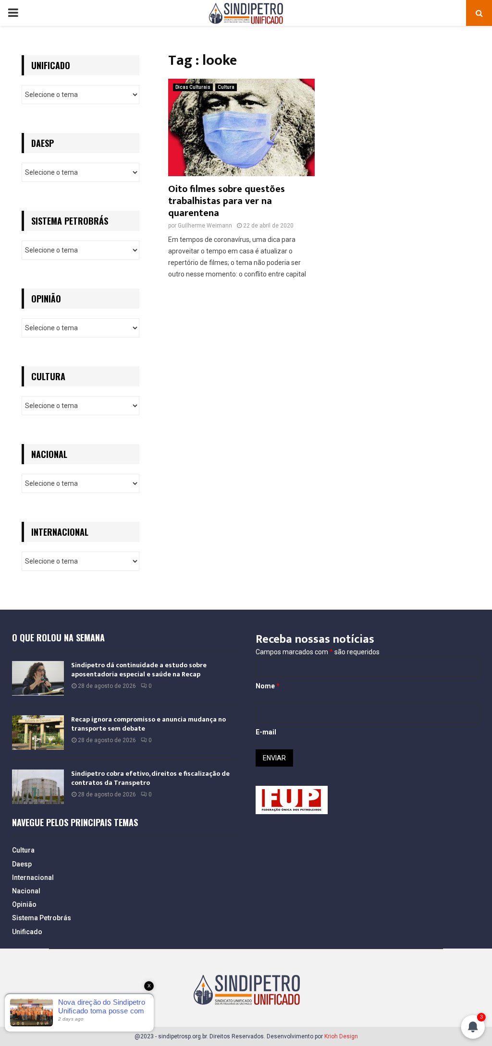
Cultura (226, 87)
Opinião (24, 904)
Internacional (33, 877)
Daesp (22, 864)
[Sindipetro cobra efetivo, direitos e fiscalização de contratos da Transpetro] (38, 786)
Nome (268, 686)
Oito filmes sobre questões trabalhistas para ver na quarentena (226, 201)
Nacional (26, 891)
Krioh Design (341, 1036)
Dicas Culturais (192, 87)
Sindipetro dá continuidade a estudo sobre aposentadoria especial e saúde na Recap (139, 669)
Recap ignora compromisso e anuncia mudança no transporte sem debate (148, 723)
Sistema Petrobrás (41, 918)
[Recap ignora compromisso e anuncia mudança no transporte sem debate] (38, 732)
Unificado (27, 932)
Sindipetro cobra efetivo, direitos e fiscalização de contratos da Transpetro (150, 778)
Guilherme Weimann (205, 225)
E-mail (266, 732)
